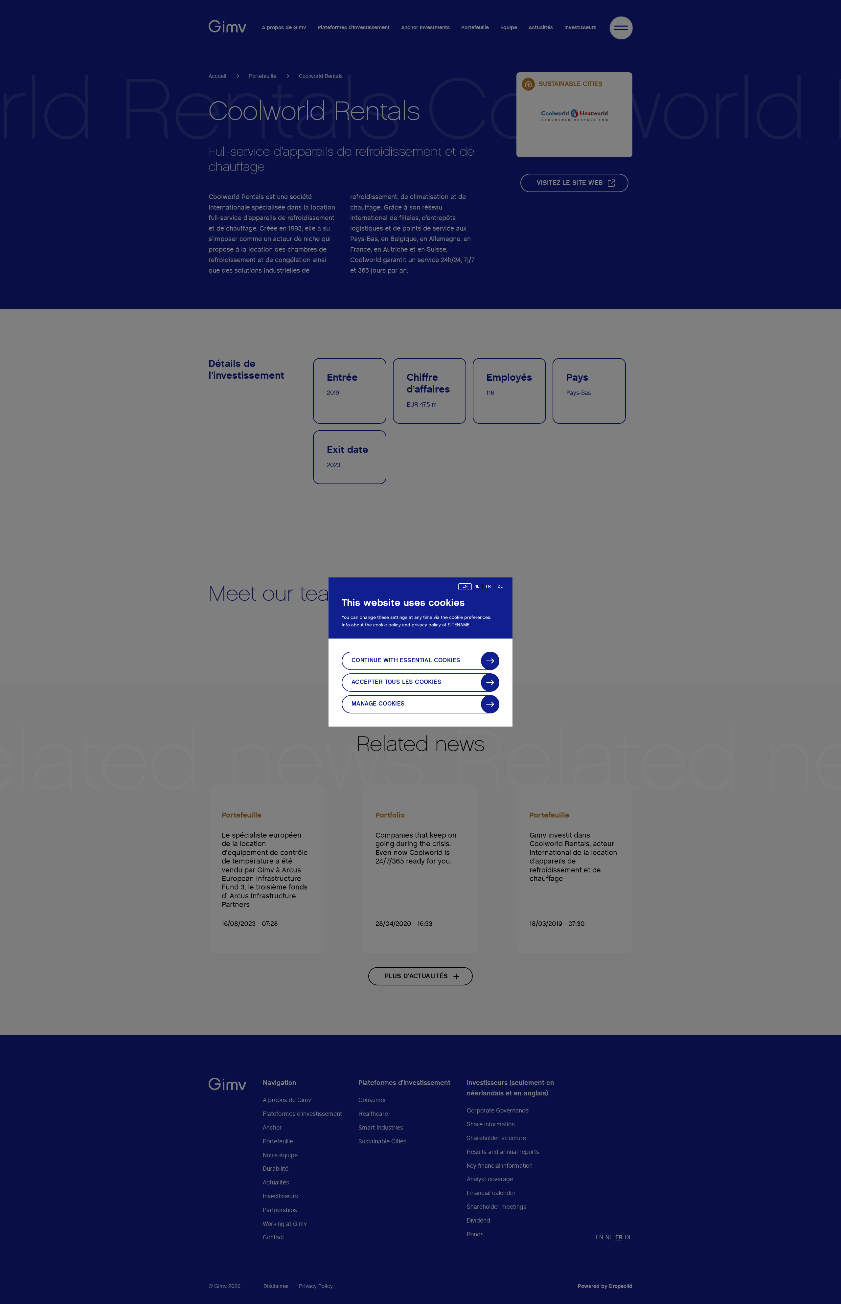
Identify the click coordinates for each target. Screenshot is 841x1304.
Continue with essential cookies (406, 660)
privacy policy (426, 625)
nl (476, 586)
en (465, 586)
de (500, 586)
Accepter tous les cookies (397, 682)
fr (488, 586)
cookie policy (387, 625)
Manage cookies (378, 704)
